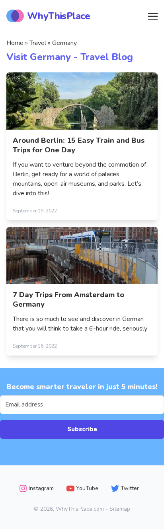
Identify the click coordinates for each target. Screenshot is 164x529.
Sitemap (119, 509)
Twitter (130, 488)
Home (14, 43)
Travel (37, 43)
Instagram (41, 488)
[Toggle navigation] (153, 15)
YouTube (87, 488)
